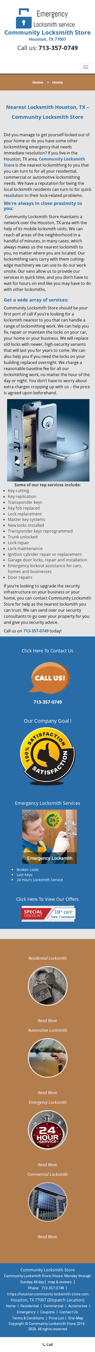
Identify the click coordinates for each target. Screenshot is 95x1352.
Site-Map (75, 1318)
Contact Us (69, 1312)
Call (49, 1344)
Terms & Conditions (28, 1318)
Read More (47, 1020)
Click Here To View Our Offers (47, 899)
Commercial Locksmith (47, 1174)
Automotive (77, 1306)
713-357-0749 (58, 47)
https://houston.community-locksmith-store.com (48, 1294)
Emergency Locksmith (48, 1102)
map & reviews (60, 1282)
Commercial (53, 1306)
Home (37, 82)
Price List (56, 1318)
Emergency (26, 1312)
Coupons (47, 1312)
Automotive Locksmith (47, 1030)
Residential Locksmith (47, 958)
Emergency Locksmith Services (47, 803)
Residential (30, 1306)
